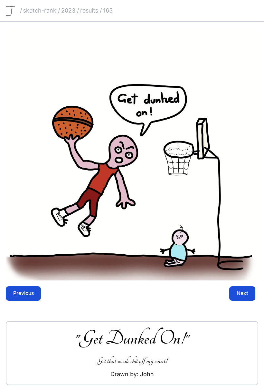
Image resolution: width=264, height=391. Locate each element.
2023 (68, 10)
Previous (23, 293)
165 (108, 10)
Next (242, 293)
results (89, 10)
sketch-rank (39, 10)
